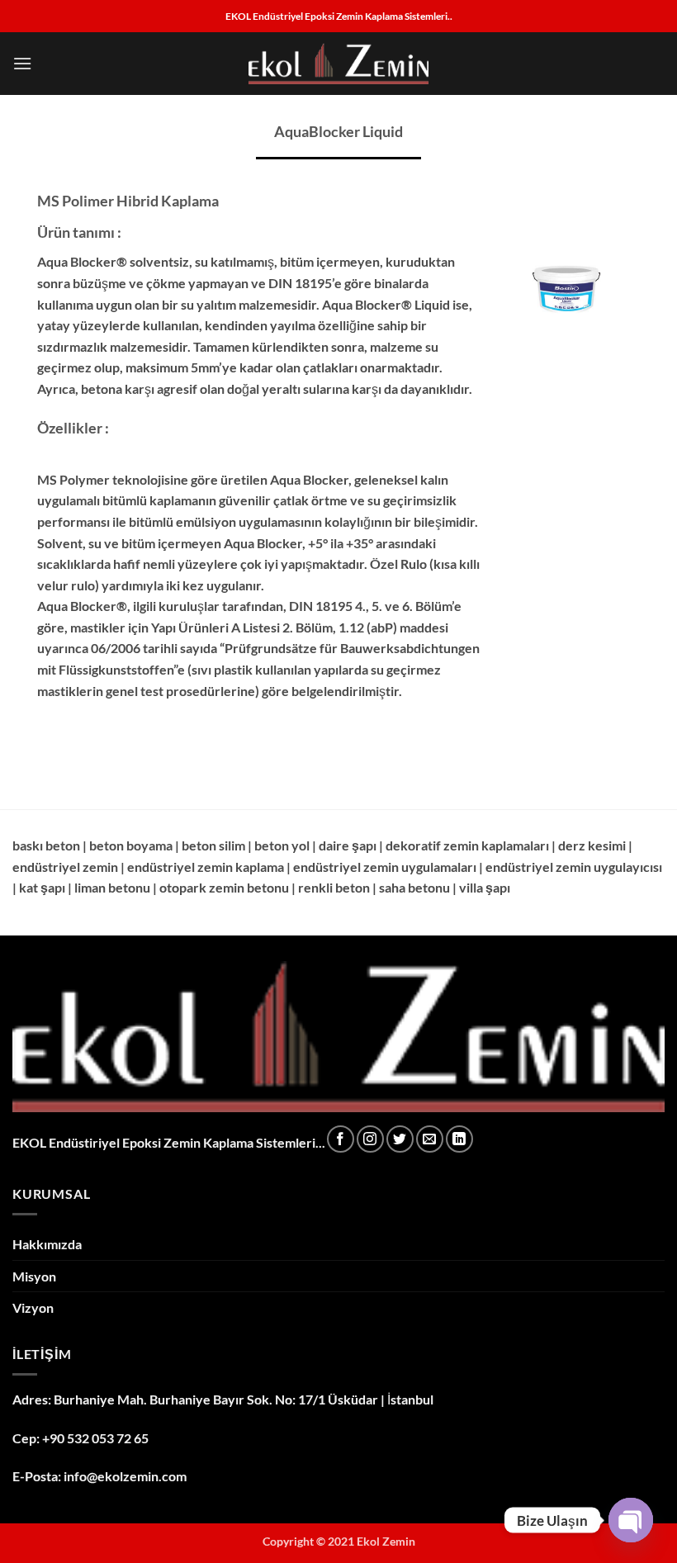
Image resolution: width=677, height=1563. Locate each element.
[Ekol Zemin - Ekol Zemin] (338, 64)
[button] (22, 63)
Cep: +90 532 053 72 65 (80, 1438)
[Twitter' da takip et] (400, 1139)
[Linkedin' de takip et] (459, 1139)
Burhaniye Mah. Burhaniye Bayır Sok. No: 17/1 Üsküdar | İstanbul (243, 1399)
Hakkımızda (47, 1244)
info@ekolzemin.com (125, 1476)
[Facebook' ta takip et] (340, 1139)
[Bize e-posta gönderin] (429, 1139)
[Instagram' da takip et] (370, 1139)
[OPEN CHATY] (630, 1520)
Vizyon (33, 1307)
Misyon (34, 1276)
